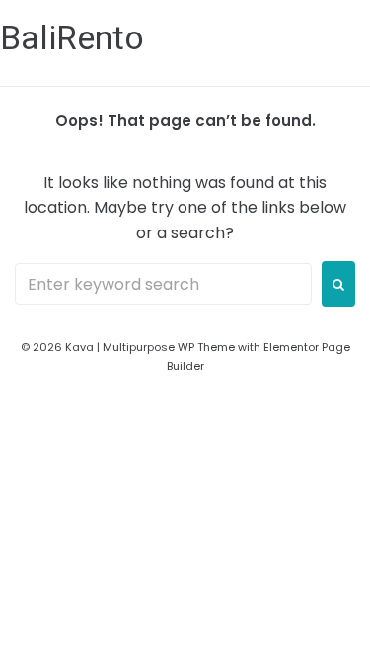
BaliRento (72, 37)
